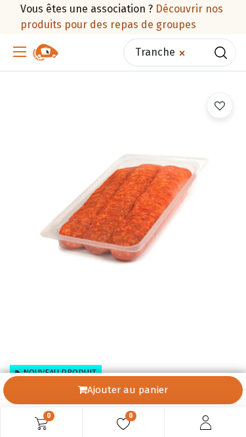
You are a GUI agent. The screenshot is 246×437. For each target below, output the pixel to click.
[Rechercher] (220, 52)
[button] (220, 105)
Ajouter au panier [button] (127, 390)
